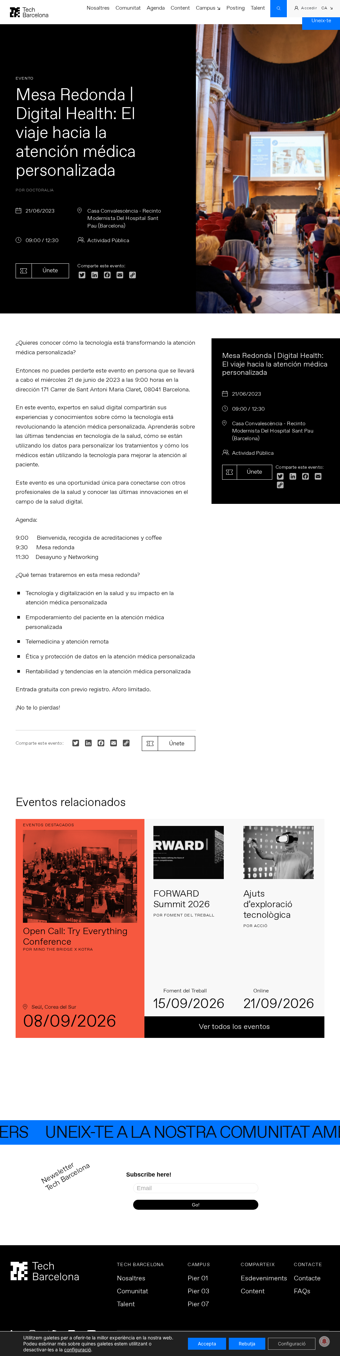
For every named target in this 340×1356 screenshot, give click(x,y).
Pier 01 (198, 1279)
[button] (327, 8)
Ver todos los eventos (234, 1027)
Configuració (291, 1343)
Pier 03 (198, 1292)
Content (180, 8)
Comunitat (128, 8)
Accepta (207, 1343)
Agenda (156, 8)
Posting (235, 8)
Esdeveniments (264, 1279)
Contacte (307, 1279)
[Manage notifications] (324, 1341)
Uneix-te (321, 20)
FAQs (302, 1292)
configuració (77, 1349)
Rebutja (247, 1343)
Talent (258, 8)
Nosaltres (98, 8)
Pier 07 (198, 1305)
